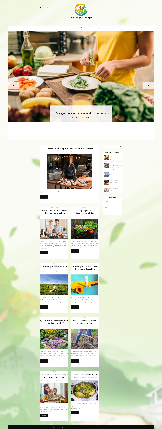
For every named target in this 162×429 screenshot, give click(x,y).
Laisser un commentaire (77, 151)
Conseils (98, 28)
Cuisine (89, 28)
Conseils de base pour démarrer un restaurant (69, 148)
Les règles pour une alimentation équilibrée (85, 211)
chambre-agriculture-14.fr (81, 18)
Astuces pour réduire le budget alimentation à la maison (54, 211)
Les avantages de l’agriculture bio (54, 267)
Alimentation (71, 28)
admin (59, 151)
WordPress (110, 427)
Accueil (55, 28)
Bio (62, 28)
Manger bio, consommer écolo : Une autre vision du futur (81, 115)
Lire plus (44, 196)
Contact (107, 28)
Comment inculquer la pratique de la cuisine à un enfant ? (54, 376)
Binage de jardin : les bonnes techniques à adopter (85, 321)
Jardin (81, 28)
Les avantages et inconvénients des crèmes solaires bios (85, 267)
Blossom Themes (97, 427)
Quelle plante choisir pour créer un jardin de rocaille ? (54, 321)
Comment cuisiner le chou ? (85, 374)
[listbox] (81, 85)
